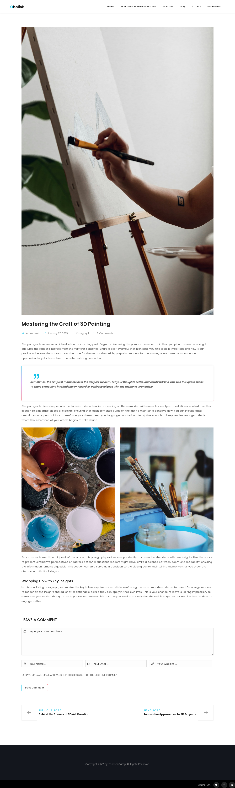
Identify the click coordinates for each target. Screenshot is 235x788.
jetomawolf (32, 333)
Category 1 (82, 333)
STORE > (196, 6)
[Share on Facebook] (224, 785)
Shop (183, 6)
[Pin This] (232, 785)
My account (214, 6)
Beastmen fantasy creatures (138, 6)
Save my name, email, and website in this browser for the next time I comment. (72, 675)
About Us (167, 6)
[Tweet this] (216, 785)
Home (110, 6)
